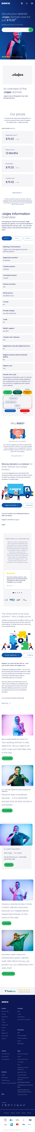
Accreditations (21, 1016)
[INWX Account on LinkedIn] (18, 1105)
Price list (4, 1014)
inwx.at (18, 1113)
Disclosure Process (22, 1075)
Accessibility (21, 1062)
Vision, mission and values (24, 1019)
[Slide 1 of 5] (13, 593)
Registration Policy (22, 1072)
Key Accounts (5, 1077)
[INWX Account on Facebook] (12, 1105)
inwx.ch (24, 1113)
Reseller (4, 1075)
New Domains (5, 1016)
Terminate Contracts (22, 1094)
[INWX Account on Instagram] (9, 1105)
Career (19, 1014)
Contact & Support (22, 1035)
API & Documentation (22, 1038)
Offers (3, 1019)
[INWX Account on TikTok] (24, 1105)
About (19, 1011)
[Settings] (22, 3)
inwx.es (29, 1113)
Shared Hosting (5, 1054)
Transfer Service (5, 1080)
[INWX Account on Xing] (2, 1105)
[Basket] (26, 3)
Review (19, 1041)
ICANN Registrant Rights (24, 1082)
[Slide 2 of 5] (15, 593)
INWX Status (21, 1043)
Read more (5, 703)
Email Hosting (5, 1056)
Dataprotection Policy (23, 1059)
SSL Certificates (5, 1059)
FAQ (18, 1032)
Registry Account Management (9, 1083)
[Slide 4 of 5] (20, 593)
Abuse (19, 1064)
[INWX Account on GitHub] (15, 1105)
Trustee (3, 1027)
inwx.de (13, 1113)
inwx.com (6, 1113)
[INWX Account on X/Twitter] (5, 1105)
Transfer (4, 1022)
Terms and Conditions (23, 1054)
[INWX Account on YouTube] (21, 1105)
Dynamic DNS (5, 1036)
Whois (3, 1030)
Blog (3, 1094)
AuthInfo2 (4, 1038)
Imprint (19, 1056)
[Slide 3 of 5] (17, 593)
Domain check (5, 1011)
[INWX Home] (6, 3)
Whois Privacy (5, 1025)
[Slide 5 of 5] (22, 593)
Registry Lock (5, 1033)
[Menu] (32, 3)
